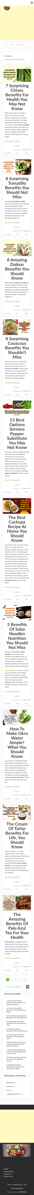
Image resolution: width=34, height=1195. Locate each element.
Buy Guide (11, 1083)
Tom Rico (7, 153)
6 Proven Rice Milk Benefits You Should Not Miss (16, 1010)
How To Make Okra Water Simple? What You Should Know (17, 743)
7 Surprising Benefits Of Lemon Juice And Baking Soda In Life (16, 1052)
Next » (25, 979)
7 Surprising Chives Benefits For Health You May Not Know (16, 1002)
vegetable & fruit (13, 1094)
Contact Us (8, 1174)
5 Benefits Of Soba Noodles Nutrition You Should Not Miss (16, 1067)
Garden (9, 1086)
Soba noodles (10, 670)
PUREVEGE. (23, 1192)
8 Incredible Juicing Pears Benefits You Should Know (17, 1017)
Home (6, 1169)
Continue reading (12, 141)
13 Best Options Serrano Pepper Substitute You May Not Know (17, 434)
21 (20, 979)
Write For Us (8, 1176)
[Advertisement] (17, 22)
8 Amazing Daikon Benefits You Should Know (17, 269)
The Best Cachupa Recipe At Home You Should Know (16, 1059)
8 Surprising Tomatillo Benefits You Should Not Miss (17, 188)
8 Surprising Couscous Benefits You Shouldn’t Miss (17, 348)
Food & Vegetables (17, 1188)
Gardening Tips (17, 1185)
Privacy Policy (9, 1171)
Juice (8, 1090)
